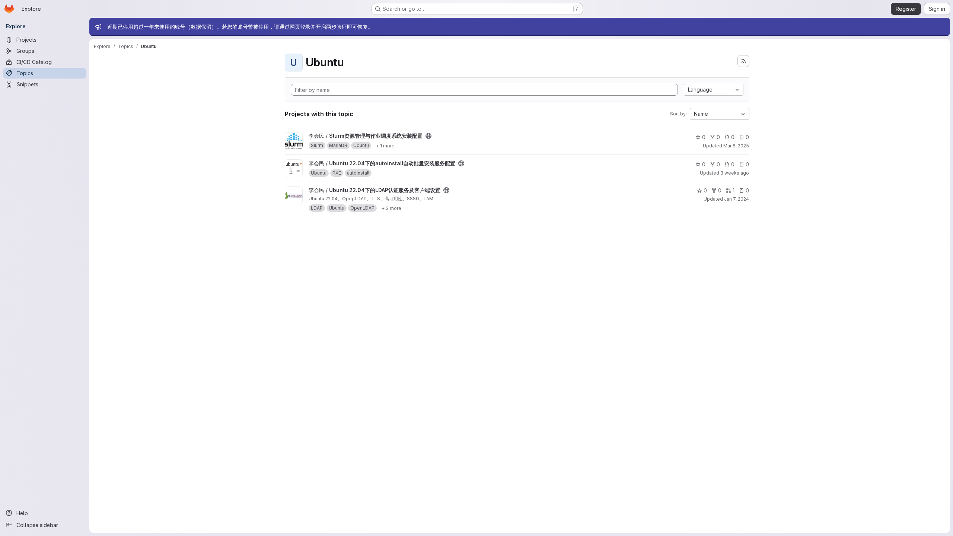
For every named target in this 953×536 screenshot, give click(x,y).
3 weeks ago (734, 173)
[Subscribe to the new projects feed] (743, 61)
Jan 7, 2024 (736, 199)
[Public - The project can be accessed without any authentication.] (428, 136)
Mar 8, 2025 (736, 146)
